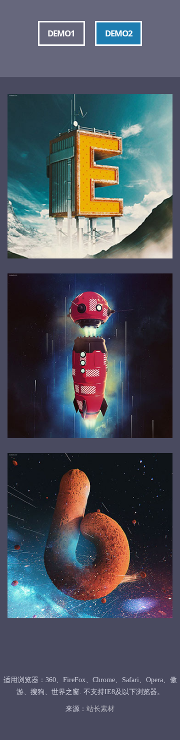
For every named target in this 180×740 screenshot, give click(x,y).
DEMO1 (61, 33)
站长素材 (100, 709)
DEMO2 (118, 33)
